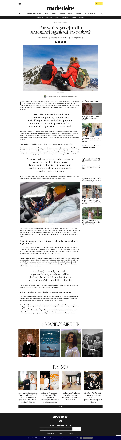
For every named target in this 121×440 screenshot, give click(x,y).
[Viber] (62, 42)
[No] (119, 438)
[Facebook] (56, 42)
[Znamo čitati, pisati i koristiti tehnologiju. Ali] (71, 343)
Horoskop (78, 13)
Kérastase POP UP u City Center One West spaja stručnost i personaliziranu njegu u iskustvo (93, 397)
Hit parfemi (57, 17)
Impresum (71, 433)
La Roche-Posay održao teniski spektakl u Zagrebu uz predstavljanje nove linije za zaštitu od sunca (50, 397)
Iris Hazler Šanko (53, 96)
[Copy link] (65, 42)
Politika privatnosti (50, 433)
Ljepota (54, 13)
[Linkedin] (59, 42)
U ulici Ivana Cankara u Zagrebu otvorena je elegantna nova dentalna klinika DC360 (71, 396)
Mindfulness (81, 17)
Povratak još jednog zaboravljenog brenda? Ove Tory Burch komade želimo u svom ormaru (92, 139)
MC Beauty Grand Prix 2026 (33, 13)
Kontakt (60, 433)
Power (70, 13)
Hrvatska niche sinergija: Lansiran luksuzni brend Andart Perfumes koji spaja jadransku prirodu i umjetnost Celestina (28, 397)
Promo (60, 366)
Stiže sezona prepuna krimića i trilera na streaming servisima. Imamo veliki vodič (91, 180)
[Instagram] (19, 4)
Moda (46, 13)
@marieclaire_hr (60, 324)
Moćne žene (49, 17)
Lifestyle (62, 13)
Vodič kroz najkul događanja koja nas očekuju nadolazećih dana (91, 159)
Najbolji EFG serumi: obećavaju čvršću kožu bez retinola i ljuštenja (91, 118)
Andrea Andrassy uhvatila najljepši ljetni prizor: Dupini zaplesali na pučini (91, 222)
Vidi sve (61, 406)
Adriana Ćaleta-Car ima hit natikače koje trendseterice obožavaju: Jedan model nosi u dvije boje (91, 201)
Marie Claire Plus (90, 13)
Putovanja (74, 17)
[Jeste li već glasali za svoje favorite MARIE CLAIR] (92, 343)
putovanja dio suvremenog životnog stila (66, 101)
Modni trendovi (65, 17)
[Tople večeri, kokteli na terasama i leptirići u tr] (50, 343)
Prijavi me (77, 428)
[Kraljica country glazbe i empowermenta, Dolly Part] (28, 343)
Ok (81, 437)
